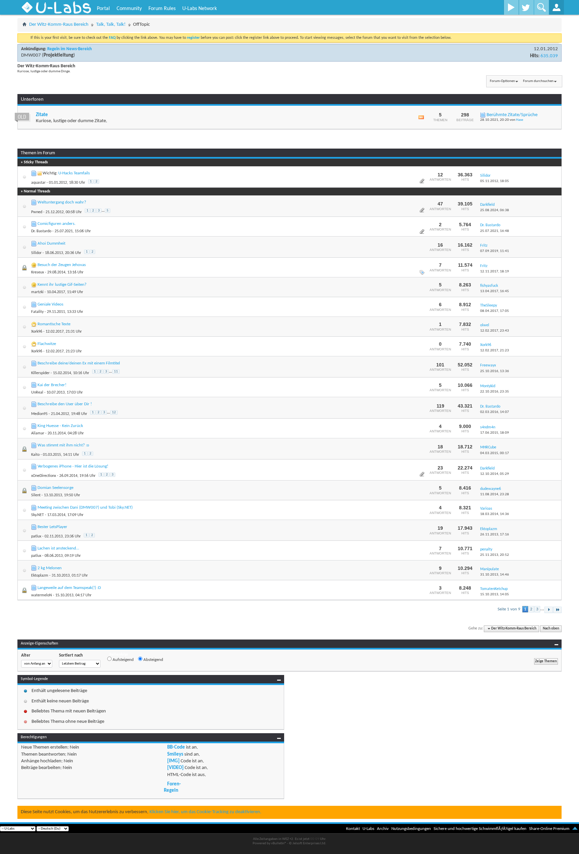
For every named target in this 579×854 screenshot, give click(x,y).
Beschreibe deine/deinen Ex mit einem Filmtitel (79, 363)
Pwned (36, 212)
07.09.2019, (494, 251)
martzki (37, 292)
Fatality (37, 312)
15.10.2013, (494, 594)
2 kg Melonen (50, 568)
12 (114, 412)
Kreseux (37, 272)
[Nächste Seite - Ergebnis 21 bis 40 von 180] (548, 610)
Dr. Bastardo (41, 231)
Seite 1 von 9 (509, 609)
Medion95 (39, 414)
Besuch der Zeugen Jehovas (62, 265)
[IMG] (173, 761)
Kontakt (353, 829)
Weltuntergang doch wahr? (62, 202)
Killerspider (40, 373)
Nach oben (551, 628)
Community (129, 8)
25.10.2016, (494, 371)
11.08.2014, (494, 494)
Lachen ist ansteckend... (58, 548)
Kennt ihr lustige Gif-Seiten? (62, 284)
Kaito (35, 455)
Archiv (383, 829)
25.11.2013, (494, 555)
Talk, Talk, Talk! (111, 24)
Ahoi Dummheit (51, 243)
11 (116, 371)
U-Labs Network (199, 8)
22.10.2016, (494, 392)
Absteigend (152, 660)
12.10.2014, (494, 474)
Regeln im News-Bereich (69, 49)
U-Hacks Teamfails (74, 173)
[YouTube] (511, 7)
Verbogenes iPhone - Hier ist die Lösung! (73, 466)
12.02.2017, (494, 331)
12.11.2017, (494, 271)
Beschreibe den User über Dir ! (65, 404)
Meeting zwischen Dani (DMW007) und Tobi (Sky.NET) (85, 507)
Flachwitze (47, 344)
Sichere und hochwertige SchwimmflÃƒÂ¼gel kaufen (480, 829)
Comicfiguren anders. (56, 224)
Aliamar (37, 433)
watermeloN (41, 595)
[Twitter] (526, 7)
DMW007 (31, 55)
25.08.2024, (494, 210)
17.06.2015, (494, 433)
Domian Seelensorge (55, 488)
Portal (103, 8)
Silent (36, 495)
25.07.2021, (494, 231)
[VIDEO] (175, 767)
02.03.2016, (494, 412)
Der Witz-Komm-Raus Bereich (58, 24)
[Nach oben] (575, 829)
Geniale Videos (50, 304)
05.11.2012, (494, 181)
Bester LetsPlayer (52, 527)
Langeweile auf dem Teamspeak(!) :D (69, 588)
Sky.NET (37, 515)
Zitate (42, 114)
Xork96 (36, 332)
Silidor (36, 253)
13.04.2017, (494, 291)
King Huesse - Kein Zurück (60, 426)
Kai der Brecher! (52, 385)
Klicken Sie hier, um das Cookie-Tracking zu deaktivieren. (205, 812)
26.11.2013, (494, 534)
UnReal (37, 393)
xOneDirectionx (43, 476)
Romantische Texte (54, 324)
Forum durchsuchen (538, 81)
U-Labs (368, 829)
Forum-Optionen (502, 81)
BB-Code (176, 747)
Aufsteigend (123, 660)
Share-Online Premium (549, 829)
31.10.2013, (494, 575)
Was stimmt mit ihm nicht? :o (63, 445)
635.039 (549, 56)
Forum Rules (162, 8)
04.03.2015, (494, 453)
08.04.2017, (494, 311)
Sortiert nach (71, 655)
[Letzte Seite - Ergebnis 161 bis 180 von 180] (557, 610)
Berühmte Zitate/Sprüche (512, 114)
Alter (25, 655)
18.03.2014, (494, 514)
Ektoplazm (39, 576)
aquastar (38, 183)
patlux (36, 536)
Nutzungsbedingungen (411, 829)
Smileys (175, 754)
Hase (519, 120)
